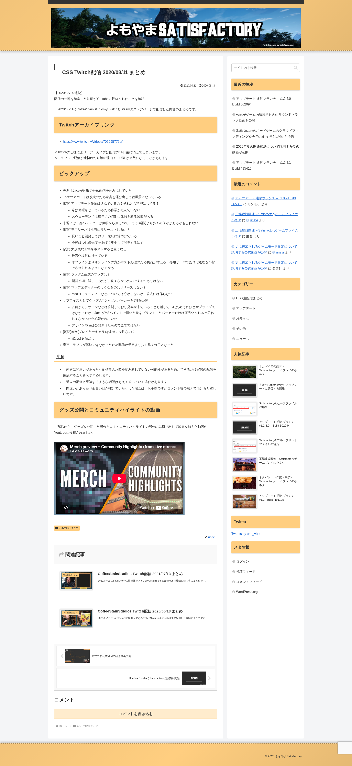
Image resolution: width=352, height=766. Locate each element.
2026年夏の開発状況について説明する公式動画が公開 (265, 149)
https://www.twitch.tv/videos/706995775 (91, 141)
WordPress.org (247, 592)
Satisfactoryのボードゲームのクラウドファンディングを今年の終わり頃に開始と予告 (265, 133)
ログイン (242, 561)
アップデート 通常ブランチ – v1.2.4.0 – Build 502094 (263, 101)
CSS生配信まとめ (68, 528)
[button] (295, 67)
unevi (254, 220)
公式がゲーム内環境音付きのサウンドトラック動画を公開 (265, 117)
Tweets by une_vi (244, 534)
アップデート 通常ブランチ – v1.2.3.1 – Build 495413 (263, 165)
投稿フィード (246, 571)
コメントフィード (249, 582)
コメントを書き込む (135, 714)
